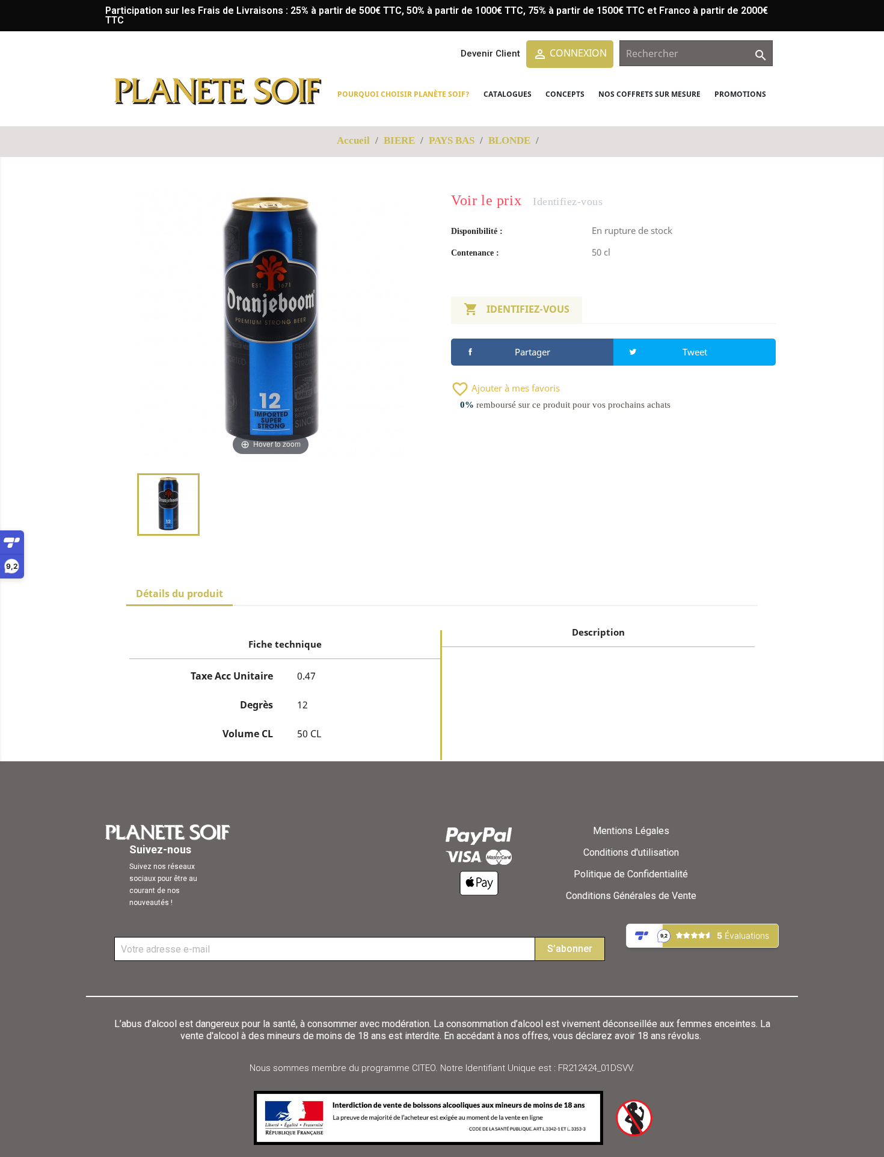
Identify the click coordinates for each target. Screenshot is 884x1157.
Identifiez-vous (516, 309)
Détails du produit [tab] (179, 593)
